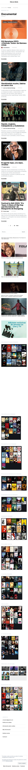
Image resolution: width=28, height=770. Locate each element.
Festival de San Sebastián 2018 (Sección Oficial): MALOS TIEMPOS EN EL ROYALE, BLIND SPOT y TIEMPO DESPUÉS (13, 316)
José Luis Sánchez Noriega (9, 87)
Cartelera (5, 64)
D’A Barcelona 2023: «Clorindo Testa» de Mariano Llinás (14, 43)
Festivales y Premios (12, 22)
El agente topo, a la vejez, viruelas (12, 164)
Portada (9, 7)
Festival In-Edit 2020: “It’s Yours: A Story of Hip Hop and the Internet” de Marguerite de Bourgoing (12, 206)
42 (14, 225)
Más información (6, 729)
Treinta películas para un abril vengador (9, 293)
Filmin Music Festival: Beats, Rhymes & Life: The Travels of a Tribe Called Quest (13, 238)
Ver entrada (3, 58)
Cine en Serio (14, 2)
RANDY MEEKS (6, 167)
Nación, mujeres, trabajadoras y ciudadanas (12, 125)
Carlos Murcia (6, 47)
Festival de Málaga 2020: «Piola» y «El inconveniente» (12, 257)
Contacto (5, 736)
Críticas (5, 22)
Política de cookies (7, 722)
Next (17, 225)
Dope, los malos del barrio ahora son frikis (9, 276)
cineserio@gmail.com (8, 720)
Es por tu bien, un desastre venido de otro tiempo (11, 296)
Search (23, 231)
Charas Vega (6, 211)
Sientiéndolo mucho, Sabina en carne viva (13, 84)
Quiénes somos (6, 733)
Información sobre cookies (9, 726)
